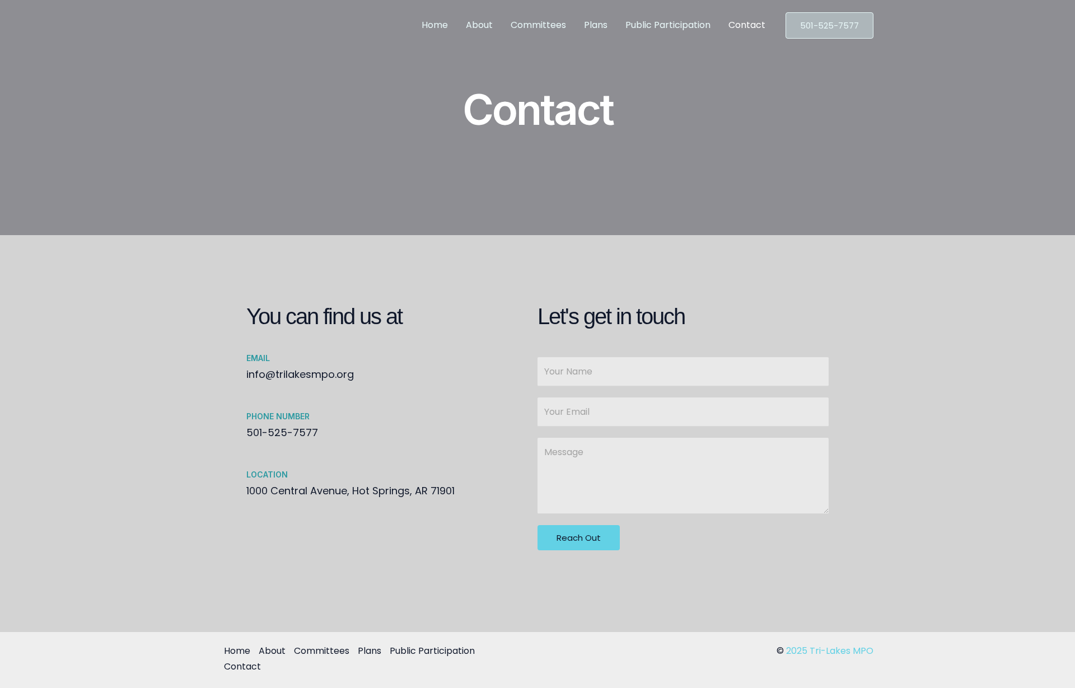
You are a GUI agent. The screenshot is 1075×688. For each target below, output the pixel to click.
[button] (829, 25)
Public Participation (668, 24)
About (479, 24)
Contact (746, 24)
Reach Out (579, 538)
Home (435, 24)
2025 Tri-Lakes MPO (829, 650)
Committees (538, 24)
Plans (595, 24)
